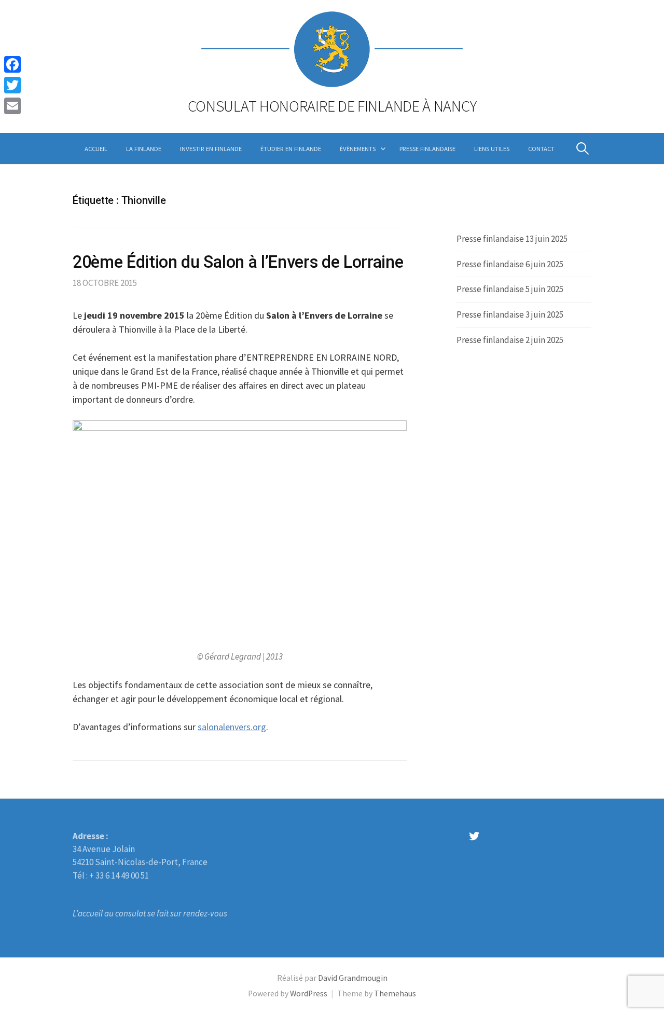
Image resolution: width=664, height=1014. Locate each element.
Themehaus (395, 993)
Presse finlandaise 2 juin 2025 (510, 340)
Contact (541, 148)
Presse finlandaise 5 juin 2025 (510, 289)
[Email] (12, 105)
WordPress (308, 993)
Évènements (358, 148)
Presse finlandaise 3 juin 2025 (510, 314)
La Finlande (143, 148)
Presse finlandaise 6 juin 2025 (510, 264)
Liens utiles (491, 148)
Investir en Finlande (211, 148)
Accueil (96, 148)
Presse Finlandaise (427, 148)
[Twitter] (12, 85)
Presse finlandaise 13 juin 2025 (512, 238)
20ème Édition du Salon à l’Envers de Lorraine (238, 262)
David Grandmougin (353, 978)
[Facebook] (12, 64)
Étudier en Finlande (290, 148)
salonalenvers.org (232, 727)
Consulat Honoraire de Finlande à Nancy (332, 106)
